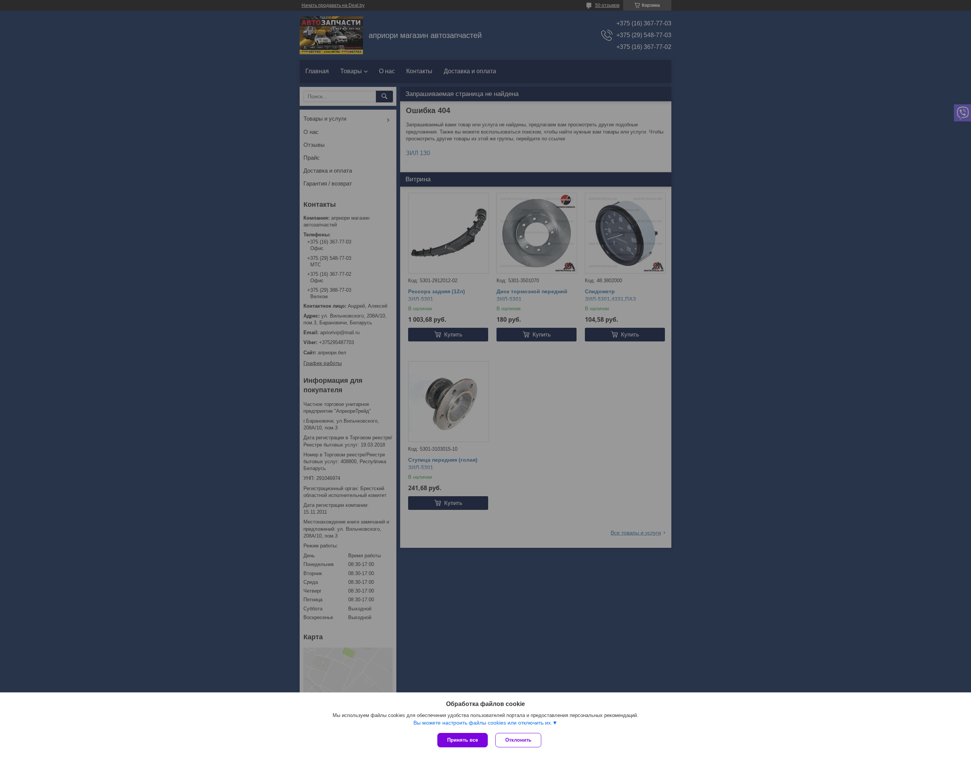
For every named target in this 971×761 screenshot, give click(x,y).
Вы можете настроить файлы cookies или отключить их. (482, 723)
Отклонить (518, 740)
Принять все (462, 740)
